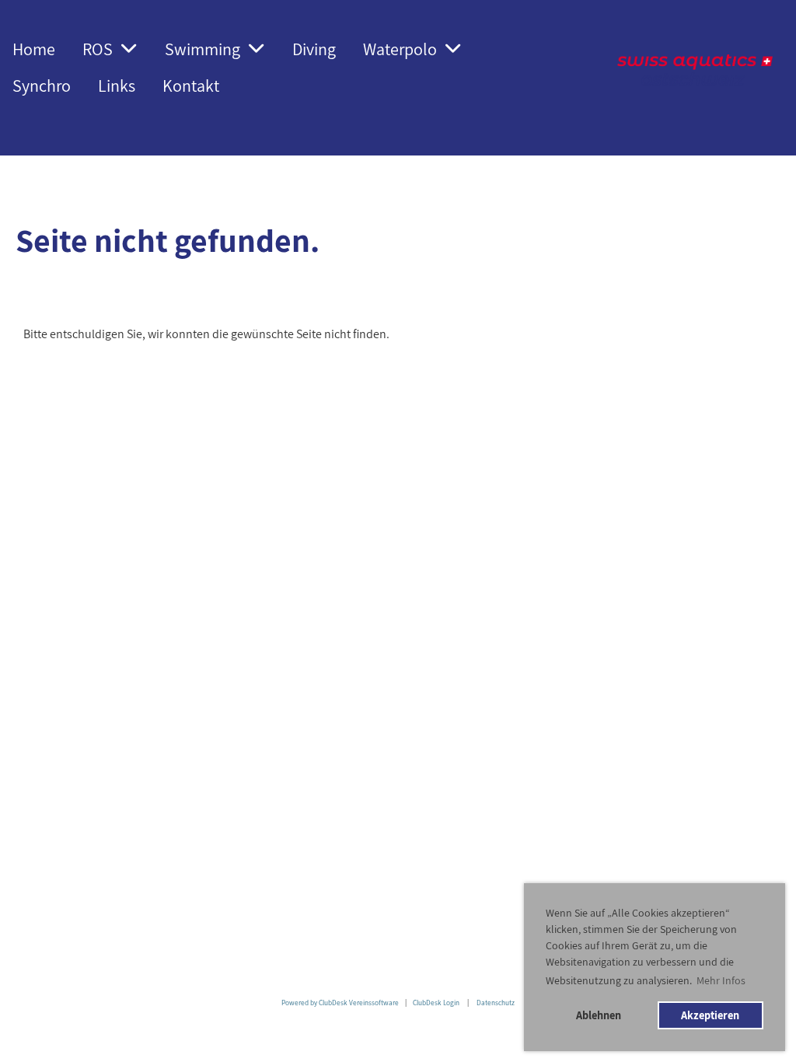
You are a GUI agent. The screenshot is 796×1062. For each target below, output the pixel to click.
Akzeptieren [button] (710, 1015)
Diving (314, 49)
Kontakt (190, 85)
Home (33, 49)
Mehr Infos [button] (720, 980)
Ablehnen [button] (598, 1015)
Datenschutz (496, 1002)
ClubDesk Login (436, 1002)
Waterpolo (400, 49)
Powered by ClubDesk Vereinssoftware (340, 1002)
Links (116, 85)
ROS (97, 49)
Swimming (202, 49)
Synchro (41, 85)
